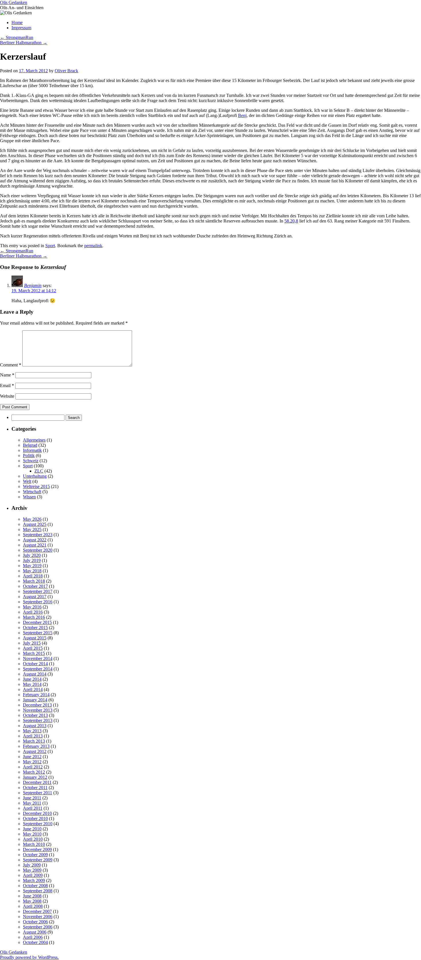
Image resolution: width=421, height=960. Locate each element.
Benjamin (33, 285)
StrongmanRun (16, 37)
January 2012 (35, 777)
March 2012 (34, 772)
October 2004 (35, 942)
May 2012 (32, 761)
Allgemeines (34, 440)
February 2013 (36, 746)
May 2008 (32, 901)
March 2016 (34, 617)
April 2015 (33, 648)
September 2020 (37, 550)
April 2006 (33, 937)
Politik (29, 455)
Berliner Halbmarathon (23, 42)
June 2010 (32, 828)
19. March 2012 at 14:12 (33, 290)
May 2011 (32, 803)
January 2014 (35, 699)
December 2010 (37, 813)
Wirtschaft (32, 491)
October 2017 (35, 586)
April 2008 (33, 906)
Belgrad (30, 445)
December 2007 (37, 911)
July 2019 (32, 560)
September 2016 (37, 601)
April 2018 (33, 575)
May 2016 (32, 606)
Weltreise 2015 (36, 486)
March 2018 (34, 581)
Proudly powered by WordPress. (29, 957)
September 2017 (37, 591)
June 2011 (32, 797)
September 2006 (37, 926)
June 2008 (32, 895)
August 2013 (34, 725)
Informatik (32, 450)
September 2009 (37, 859)
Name (7, 374)
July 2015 (32, 643)
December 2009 (37, 849)
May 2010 (32, 834)
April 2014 (33, 689)
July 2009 (32, 865)
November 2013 (37, 710)
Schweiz (30, 460)
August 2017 (34, 596)
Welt (27, 481)
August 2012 (34, 751)
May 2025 (32, 529)
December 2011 (37, 782)
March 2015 (34, 653)
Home (17, 22)
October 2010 (35, 818)
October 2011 (35, 787)
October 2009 (35, 854)
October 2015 (35, 627)
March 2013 (34, 741)
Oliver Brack (66, 70)
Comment (10, 364)
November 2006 (37, 916)
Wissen (29, 496)
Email (7, 385)
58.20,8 (291, 220)
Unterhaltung (35, 476)
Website (7, 396)
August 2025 (34, 524)
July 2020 (32, 555)
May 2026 (32, 519)
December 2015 (37, 622)
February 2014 (36, 694)
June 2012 (32, 756)
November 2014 (37, 658)
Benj (242, 115)
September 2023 (37, 534)
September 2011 (37, 792)
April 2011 (32, 808)
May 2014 (32, 684)
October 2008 (35, 885)
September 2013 (37, 720)
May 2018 (32, 570)
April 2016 (33, 612)
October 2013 (35, 715)
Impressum (21, 27)
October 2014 (35, 663)
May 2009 (32, 870)
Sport (50, 245)
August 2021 (34, 545)
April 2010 (33, 839)
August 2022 (34, 539)
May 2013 (32, 730)
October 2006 (35, 921)
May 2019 (32, 565)
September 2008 (37, 890)
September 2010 (37, 823)
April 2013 (33, 735)
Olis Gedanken (13, 2)
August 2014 (34, 674)
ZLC (38, 471)
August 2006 (34, 932)
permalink (93, 245)
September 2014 (37, 668)
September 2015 (37, 632)
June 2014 (32, 679)
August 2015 (34, 637)
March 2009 (34, 880)
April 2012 (33, 766)
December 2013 (37, 705)
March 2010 (34, 844)
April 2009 (33, 875)
